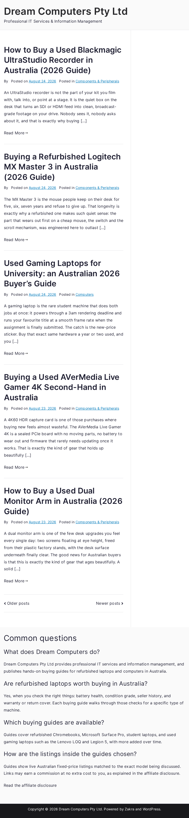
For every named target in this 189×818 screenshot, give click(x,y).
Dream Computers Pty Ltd (66, 11)
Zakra (129, 809)
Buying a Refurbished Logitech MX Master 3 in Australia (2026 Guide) (62, 167)
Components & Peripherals (97, 81)
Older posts (18, 603)
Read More (14, 132)
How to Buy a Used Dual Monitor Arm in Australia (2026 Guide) (63, 501)
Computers (85, 294)
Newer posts (108, 603)
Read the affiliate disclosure (30, 785)
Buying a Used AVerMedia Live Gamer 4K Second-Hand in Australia (61, 387)
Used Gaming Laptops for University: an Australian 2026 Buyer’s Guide (62, 273)
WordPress (151, 809)
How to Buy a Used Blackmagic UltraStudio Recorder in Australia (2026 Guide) (62, 60)
